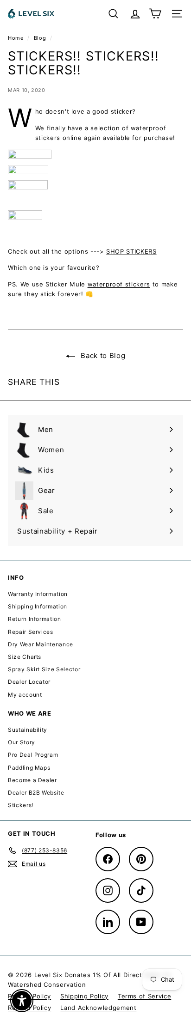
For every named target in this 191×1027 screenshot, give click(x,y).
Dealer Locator (29, 681)
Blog (40, 38)
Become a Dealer (32, 780)
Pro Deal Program (33, 754)
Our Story (21, 742)
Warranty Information (38, 593)
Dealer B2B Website (36, 792)
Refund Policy (29, 1007)
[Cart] (155, 13)
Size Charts (24, 656)
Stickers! (20, 805)
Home (16, 38)
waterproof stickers (119, 284)
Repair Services (30, 631)
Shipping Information (37, 606)
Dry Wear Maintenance (40, 644)
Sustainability (27, 729)
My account (25, 694)
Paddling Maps (29, 767)
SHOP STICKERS (131, 251)
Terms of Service (144, 996)
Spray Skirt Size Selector (44, 669)
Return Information (34, 618)
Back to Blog (102, 355)
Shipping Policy (84, 996)
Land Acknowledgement (98, 1007)
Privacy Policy (29, 996)
